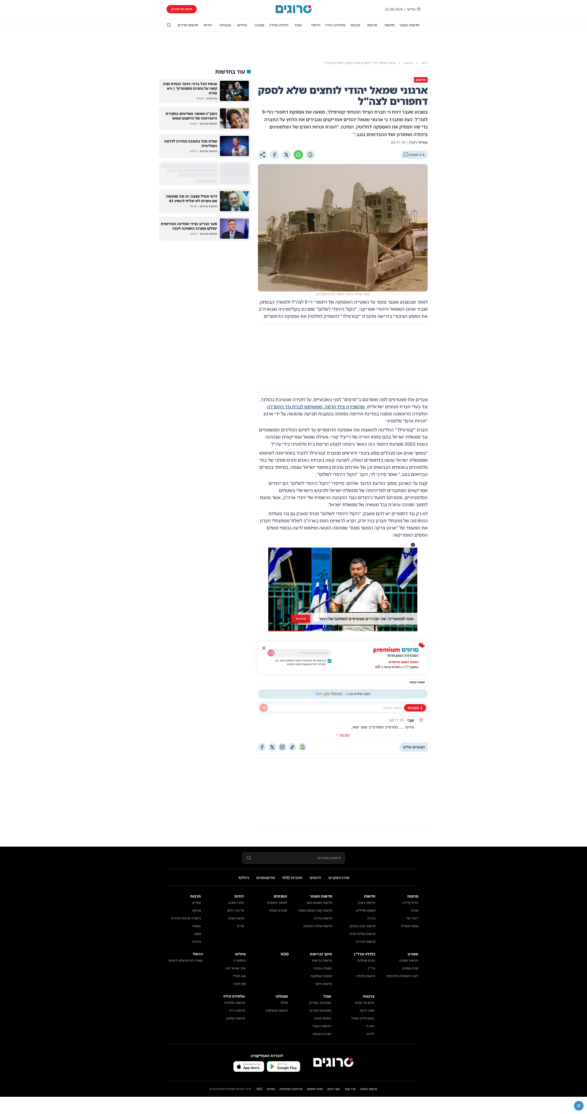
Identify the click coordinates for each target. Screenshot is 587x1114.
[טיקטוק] (292, 747)
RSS (259, 1089)
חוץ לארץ (239, 984)
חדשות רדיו (237, 1010)
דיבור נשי (412, 918)
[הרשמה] (271, 652)
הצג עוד (344, 735)
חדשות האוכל (322, 1026)
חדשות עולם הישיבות (317, 926)
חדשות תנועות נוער (319, 902)
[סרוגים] (333, 1062)
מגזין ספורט (410, 968)
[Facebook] (274, 154)
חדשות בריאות (322, 960)
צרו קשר (350, 1089)
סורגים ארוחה (322, 1034)
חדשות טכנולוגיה (276, 1010)
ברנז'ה (371, 918)
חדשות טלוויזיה (234, 1002)
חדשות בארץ (366, 902)
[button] (413, 545)
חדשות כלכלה (365, 976)
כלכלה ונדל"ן (278, 25)
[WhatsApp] (298, 154)
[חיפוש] (168, 25)
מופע (197, 934)
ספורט (259, 25)
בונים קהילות (366, 960)
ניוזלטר (243, 877)
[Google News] (302, 747)
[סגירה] (264, 648)
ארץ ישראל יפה (235, 968)
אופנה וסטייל (409, 926)
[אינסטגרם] (282, 747)
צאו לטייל (239, 976)
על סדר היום (235, 910)
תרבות (355, 25)
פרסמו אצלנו (368, 1089)
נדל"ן (371, 968)
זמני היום (333, 1089)
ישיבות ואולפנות (321, 976)
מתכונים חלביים (320, 1010)
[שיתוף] (262, 154)
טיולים (242, 25)
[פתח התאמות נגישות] (578, 1105)
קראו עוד (300, 619)
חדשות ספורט (408, 960)
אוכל (298, 25)
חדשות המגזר (409, 25)
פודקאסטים (265, 877)
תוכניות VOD (292, 877)
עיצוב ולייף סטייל (362, 1018)
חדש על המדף (364, 1002)
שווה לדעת (367, 1010)
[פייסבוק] (262, 747)
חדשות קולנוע (235, 1018)
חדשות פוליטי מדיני (362, 934)
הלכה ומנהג (236, 902)
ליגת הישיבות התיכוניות (402, 976)
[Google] (310, 154)
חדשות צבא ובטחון (362, 926)
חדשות (390, 25)
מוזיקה (196, 910)
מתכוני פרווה (322, 1018)
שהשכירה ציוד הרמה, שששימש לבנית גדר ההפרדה (316, 406)
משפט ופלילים (365, 910)
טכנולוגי (225, 25)
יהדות (208, 25)
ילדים (370, 1034)
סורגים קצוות (278, 910)
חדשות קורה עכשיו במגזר (315, 910)
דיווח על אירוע (181, 9)
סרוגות (372, 25)
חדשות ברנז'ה (322, 918)
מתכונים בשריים (320, 1002)
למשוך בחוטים (277, 902)
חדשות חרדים (188, 25)
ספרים (196, 902)
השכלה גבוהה (322, 968)
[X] (286, 154)
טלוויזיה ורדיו (335, 25)
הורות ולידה (410, 902)
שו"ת (240, 926)
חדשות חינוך (323, 984)
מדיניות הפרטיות (291, 1089)
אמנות (196, 926)
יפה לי (370, 1026)
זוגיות (414, 910)
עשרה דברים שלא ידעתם (186, 960)
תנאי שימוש (315, 1089)
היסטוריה (239, 960)
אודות (271, 1089)
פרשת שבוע (236, 918)
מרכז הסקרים (338, 877)
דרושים (315, 877)
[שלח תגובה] (264, 708)
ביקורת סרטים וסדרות (186, 918)
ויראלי (315, 25)
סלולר (284, 1002)
